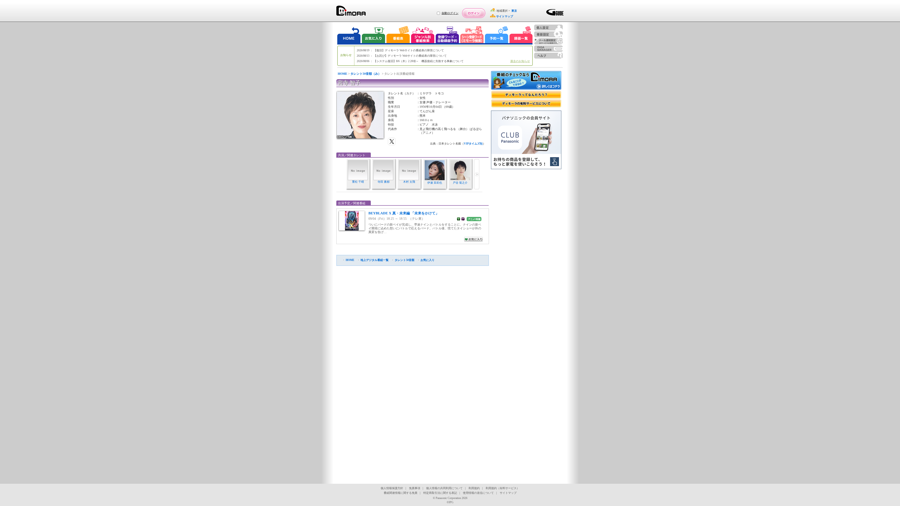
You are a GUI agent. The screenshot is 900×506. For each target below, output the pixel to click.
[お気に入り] (373, 35)
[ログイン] (473, 13)
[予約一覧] (496, 35)
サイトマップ (508, 493)
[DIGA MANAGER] (548, 48)
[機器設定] (548, 34)
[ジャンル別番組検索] (422, 35)
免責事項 (414, 488)
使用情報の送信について (478, 493)
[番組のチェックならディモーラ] (526, 81)
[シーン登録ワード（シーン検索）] (472, 35)
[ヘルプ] (548, 56)
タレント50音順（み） (365, 73)
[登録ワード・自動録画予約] (447, 35)
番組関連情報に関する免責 (400, 493)
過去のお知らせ (520, 61)
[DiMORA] (351, 12)
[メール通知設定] (548, 41)
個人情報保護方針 (392, 488)
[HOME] (349, 35)
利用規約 (474, 488)
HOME (342, 73)
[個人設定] (548, 27)
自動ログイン (450, 13)
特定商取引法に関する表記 (440, 493)
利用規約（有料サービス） (502, 488)
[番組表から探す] (398, 35)
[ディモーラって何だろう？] (526, 95)
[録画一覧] (521, 35)
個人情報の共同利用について (444, 488)
